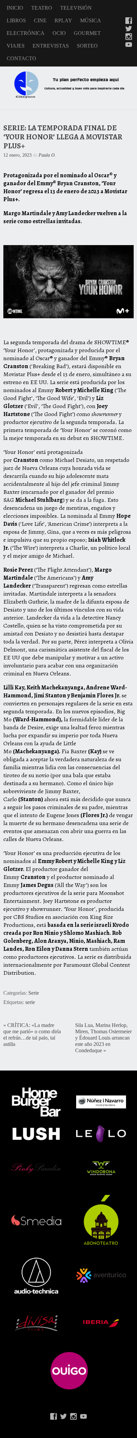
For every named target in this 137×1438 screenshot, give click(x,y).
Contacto (21, 58)
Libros (16, 20)
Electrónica (26, 33)
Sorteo (87, 46)
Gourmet (87, 33)
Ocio (59, 33)
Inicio (15, 8)
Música (90, 20)
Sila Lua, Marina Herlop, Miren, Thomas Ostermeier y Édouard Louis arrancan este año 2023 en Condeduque (103, 1038)
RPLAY (63, 20)
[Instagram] (128, 37)
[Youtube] (128, 45)
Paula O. (47, 155)
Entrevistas (51, 46)
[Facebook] (128, 21)
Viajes (16, 46)
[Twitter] (128, 29)
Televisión (76, 8)
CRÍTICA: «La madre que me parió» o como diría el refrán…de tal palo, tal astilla (32, 1034)
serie (30, 1002)
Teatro (41, 8)
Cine (40, 20)
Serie (33, 993)
